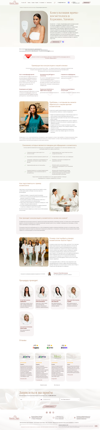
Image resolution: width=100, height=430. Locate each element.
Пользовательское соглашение (83, 417)
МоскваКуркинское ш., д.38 (76, 2)
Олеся (68, 364)
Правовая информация (81, 418)
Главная (21, 7)
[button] (86, 2)
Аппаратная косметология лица (29, 7)
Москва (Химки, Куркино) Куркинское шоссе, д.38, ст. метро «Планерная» (36, 417)
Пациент (22, 364)
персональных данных (55, 402)
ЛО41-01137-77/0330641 (68, 422)
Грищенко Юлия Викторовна (61, 273)
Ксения (53, 364)
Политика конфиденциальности (83, 416)
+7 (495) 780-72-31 (62, 2)
